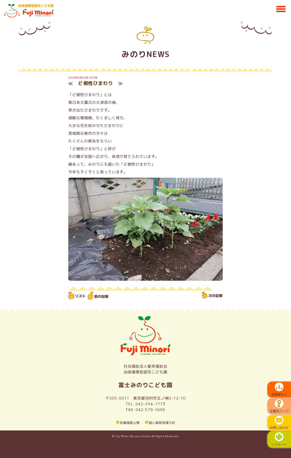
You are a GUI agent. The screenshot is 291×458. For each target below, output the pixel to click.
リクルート (279, 444)
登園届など (279, 394)
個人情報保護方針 (162, 423)
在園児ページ (279, 411)
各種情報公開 (130, 423)
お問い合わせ (279, 428)
